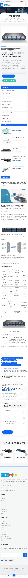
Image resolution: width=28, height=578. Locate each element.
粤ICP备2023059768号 (19, 568)
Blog (2, 513)
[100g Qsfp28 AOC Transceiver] (6, 131)
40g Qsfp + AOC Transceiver (18, 137)
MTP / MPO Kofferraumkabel (18, 166)
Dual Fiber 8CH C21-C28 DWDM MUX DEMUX (19, 147)
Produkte (3, 502)
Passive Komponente (7, 96)
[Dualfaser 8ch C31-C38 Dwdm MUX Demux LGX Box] (6, 160)
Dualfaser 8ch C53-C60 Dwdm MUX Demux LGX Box (21, 456)
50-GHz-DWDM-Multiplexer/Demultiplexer (13, 358)
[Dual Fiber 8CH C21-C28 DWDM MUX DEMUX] (6, 150)
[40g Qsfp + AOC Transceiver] (6, 141)
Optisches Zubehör (6, 121)
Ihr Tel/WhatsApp (8, 410)
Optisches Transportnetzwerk (9, 90)
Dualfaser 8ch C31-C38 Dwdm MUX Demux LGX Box (18, 157)
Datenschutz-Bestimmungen (10, 569)
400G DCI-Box (4, 532)
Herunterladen (8, 80)
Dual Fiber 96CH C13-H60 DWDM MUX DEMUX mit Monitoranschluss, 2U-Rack (13, 406)
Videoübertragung (6, 118)
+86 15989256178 (8, 485)
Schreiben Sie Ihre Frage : (10, 421)
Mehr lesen (7, 462)
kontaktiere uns (4, 509)
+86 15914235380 (11, 487)
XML (23, 569)
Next (26, 454)
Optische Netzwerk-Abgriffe (8, 112)
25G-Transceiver (4, 540)
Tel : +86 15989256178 (7, 1)
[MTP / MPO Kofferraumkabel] (6, 169)
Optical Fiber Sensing (7, 107)
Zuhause (3, 498)
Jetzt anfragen (7, 76)
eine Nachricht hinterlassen (14, 575)
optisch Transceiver (6, 98)
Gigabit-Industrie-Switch (6, 525)
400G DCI (3, 529)
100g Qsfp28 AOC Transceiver (18, 128)
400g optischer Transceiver (6, 527)
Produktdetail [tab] (5, 177)
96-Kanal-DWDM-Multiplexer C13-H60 (12, 365)
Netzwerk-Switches (6, 110)
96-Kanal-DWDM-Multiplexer (10, 362)
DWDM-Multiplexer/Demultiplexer (8, 19)
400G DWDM (4, 534)
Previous (1, 454)
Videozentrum (4, 511)
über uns (3, 500)
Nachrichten (3, 505)
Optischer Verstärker (6, 101)
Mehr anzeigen (16, 130)
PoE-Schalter (3, 521)
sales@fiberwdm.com (10, 490)
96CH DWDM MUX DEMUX (10, 360)
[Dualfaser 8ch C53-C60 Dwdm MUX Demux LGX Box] (21, 451)
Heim (8, 18)
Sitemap (19, 569)
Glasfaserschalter (6, 104)
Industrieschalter (4, 523)
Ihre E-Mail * (6, 416)
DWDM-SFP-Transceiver (6, 538)
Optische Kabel (5, 115)
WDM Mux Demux (15, 18)
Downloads (3, 507)
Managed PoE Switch (5, 536)
